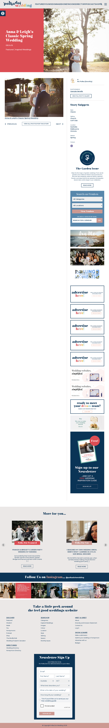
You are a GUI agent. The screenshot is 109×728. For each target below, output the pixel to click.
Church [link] (73, 118)
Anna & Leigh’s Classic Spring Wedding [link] (21, 118)
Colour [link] (43, 628)
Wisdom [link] (52, 4)
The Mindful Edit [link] (11, 638)
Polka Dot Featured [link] (27, 543)
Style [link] (42, 633)
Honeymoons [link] (68, 4)
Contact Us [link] (78, 625)
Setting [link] (43, 635)
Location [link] (43, 630)
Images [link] (43, 625)
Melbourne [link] (74, 129)
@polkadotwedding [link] (75, 578)
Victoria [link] (73, 131)
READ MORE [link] (87, 185)
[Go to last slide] (3, 545)
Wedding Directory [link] (12, 648)
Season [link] (43, 638)
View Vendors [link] (87, 211)
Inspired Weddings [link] (23, 50)
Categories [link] (44, 620)
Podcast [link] (90, 4)
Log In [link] (77, 628)
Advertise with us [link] (80, 640)
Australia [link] (73, 127)
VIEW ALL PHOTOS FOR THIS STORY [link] (36, 124)
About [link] (77, 620)
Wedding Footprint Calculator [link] (16, 641)
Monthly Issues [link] (45, 641)
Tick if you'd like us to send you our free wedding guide (54, 700)
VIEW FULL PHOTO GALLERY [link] (81, 96)
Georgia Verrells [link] (76, 91)
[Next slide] (105, 545)
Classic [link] (73, 112)
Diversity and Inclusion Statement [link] (86, 623)
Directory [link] (80, 4)
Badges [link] (77, 643)
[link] (3, 13)
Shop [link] (97, 4)
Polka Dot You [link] (82, 543)
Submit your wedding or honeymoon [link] (87, 638)
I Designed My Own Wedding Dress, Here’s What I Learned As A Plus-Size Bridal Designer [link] (82, 552)
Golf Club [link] (74, 120)
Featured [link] (40, 4)
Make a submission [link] (81, 635)
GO (99, 220)
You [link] (46, 4)
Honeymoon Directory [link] (13, 650)
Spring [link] (73, 138)
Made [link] (59, 4)
